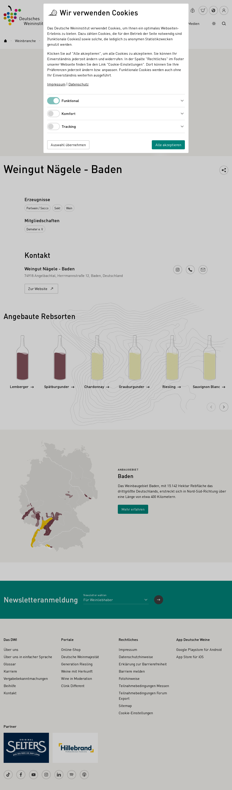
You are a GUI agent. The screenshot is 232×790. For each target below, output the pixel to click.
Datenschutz (78, 84)
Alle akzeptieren (168, 144)
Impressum (56, 84)
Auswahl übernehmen (68, 144)
